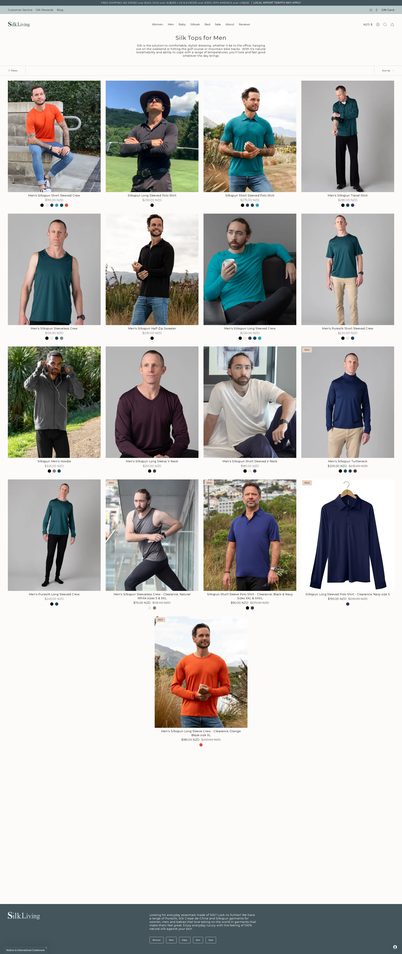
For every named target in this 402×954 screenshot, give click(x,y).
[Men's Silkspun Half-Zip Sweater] (152, 269)
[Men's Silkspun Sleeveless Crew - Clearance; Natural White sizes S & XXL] (152, 535)
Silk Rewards (44, 9)
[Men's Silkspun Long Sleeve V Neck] (152, 402)
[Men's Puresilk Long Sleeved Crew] (54, 535)
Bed (198, 940)
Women (156, 940)
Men (171, 940)
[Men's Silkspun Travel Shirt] (347, 136)
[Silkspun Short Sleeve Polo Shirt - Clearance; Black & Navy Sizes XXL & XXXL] (250, 535)
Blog (60, 9)
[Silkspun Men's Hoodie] (54, 402)
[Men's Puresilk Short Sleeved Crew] (347, 269)
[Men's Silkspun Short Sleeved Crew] (54, 136)
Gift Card (388, 9)
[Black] (42, 205)
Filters (14, 70)
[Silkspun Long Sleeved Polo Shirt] (152, 136)
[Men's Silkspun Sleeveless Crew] (54, 269)
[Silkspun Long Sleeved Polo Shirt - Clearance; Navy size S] (347, 535)
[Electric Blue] (56, 205)
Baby (184, 940)
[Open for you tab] (395, 947)
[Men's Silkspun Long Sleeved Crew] (250, 269)
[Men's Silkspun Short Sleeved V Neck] (250, 402)
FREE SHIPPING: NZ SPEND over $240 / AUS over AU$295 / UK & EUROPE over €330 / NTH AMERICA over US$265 (201, 2)
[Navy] (52, 205)
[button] (158, 24)
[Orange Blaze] (66, 205)
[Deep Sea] (61, 205)
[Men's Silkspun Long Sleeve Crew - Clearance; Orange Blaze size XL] (201, 672)
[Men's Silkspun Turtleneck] (347, 402)
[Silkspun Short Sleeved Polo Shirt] (250, 136)
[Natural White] (47, 205)
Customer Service (20, 9)
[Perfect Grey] (61, 338)
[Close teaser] (46, 947)
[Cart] (392, 24)
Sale (211, 940)
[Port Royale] (154, 471)
